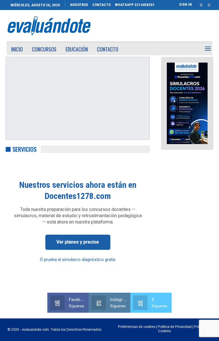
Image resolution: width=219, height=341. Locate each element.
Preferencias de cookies (136, 327)
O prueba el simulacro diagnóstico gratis (77, 259)
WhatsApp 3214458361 (135, 5)
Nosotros (79, 5)
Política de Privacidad (175, 327)
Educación (77, 49)
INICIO (17, 49)
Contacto (101, 5)
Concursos (44, 49)
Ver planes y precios (77, 242)
